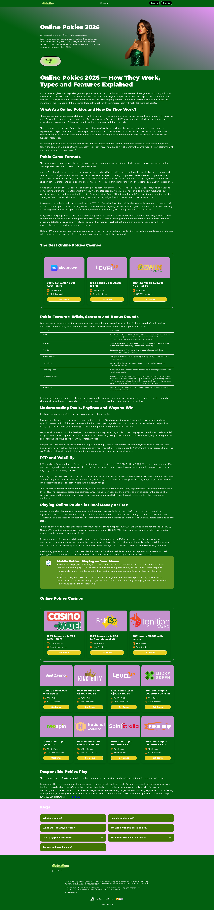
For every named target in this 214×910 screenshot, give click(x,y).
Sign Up (166, 3)
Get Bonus (64, 299)
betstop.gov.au (72, 797)
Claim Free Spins (50, 61)
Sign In (154, 3)
